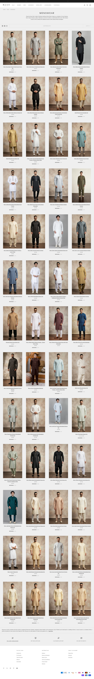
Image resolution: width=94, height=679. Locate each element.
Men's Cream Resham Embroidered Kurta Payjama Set (12, 618)
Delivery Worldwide (12, 640)
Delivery (43, 653)
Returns (18, 659)
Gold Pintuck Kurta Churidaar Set (81, 112)
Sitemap (43, 663)
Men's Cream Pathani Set (13, 572)
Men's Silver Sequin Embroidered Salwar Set (58, 250)
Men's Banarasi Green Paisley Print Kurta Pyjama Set (58, 67)
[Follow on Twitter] (7, 668)
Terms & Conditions (46, 659)
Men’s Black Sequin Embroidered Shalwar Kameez (81, 67)
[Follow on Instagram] (10, 668)
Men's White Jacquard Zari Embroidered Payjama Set (35, 435)
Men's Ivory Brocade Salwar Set (81, 388)
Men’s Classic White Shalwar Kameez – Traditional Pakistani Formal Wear (58, 297)
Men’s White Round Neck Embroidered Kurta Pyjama (13, 205)
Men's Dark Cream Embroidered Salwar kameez (81, 526)
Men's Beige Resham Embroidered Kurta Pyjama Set (36, 618)
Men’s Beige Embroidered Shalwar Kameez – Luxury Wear (12, 251)
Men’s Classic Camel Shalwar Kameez (81, 296)
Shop (8, 9)
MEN (25, 5)
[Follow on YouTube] (17, 668)
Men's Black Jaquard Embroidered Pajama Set (35, 480)
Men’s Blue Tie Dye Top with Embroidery (81, 342)
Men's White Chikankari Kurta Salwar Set (81, 480)
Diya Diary (70, 657)
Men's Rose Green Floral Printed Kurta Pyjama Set (12, 67)
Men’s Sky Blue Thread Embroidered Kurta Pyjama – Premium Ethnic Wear (58, 389)
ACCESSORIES (48, 5)
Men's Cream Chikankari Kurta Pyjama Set (58, 158)
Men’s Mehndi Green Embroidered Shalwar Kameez (81, 205)
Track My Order (20, 657)
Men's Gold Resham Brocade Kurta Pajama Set (35, 526)
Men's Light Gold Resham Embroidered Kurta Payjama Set (81, 572)
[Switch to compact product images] (6, 26)
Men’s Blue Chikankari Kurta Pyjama (81, 158)
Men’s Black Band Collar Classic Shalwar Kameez (35, 113)
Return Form (44, 657)
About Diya (70, 653)
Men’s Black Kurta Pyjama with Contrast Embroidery (35, 205)
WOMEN (19, 5)
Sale (13, 5)
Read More (51, 631)
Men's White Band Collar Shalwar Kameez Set (12, 112)
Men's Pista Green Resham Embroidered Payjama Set (13, 435)
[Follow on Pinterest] (13, 668)
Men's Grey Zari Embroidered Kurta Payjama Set (58, 572)
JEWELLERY (39, 5)
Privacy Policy (44, 661)
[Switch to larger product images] (2, 26)
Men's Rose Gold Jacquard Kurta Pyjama (58, 526)
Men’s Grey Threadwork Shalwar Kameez (58, 204)
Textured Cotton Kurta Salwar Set (12, 342)
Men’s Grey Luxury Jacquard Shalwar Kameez (81, 250)
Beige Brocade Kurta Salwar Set (12, 158)
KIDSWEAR (31, 5)
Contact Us (19, 653)
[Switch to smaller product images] (4, 26)
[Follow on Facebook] (3, 668)
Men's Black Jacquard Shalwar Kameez (35, 250)
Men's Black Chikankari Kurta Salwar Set (58, 480)
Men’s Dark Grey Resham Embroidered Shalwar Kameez (12, 297)
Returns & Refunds (45, 655)
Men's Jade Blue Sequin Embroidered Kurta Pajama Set (12, 526)
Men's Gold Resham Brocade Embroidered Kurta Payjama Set (58, 618)
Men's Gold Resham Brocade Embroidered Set (35, 572)
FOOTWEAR (56, 5)
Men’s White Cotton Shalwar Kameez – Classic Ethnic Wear (35, 343)
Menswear (12, 9)
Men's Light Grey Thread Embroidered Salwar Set (58, 427)
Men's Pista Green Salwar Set (81, 434)
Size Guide (19, 661)
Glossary (70, 655)
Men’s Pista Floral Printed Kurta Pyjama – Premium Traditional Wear (12, 481)
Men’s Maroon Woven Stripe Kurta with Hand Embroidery (58, 343)
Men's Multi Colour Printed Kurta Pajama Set (36, 66)
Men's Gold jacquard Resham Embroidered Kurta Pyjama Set (58, 113)
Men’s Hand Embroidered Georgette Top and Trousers (12, 389)
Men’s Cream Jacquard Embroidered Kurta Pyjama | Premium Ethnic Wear (35, 159)
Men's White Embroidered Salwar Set (35, 296)
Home (4, 9)
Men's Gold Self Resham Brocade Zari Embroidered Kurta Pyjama (81, 618)
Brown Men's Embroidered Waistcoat (35, 388)
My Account (19, 655)
